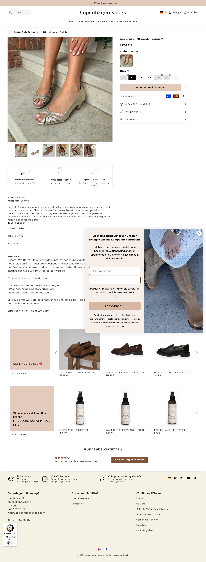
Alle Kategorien (144, 530)
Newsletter (78, 503)
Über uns (141, 498)
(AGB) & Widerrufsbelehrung (152, 509)
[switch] (10, 543)
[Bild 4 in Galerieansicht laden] (62, 150)
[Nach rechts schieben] (109, 150)
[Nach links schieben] (11, 150)
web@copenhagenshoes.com (26, 513)
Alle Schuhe (29, 32)
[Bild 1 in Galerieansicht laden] (21, 150)
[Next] (196, 353)
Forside (17, 32)
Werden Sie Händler (147, 519)
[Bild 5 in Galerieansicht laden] (76, 150)
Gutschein (141, 525)
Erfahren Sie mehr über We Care (28, 310)
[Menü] (15, 524)
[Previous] (56, 353)
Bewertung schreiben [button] (129, 459)
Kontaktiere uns (80, 498)
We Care (140, 503)
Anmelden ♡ (114, 306)
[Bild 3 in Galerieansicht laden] (49, 150)
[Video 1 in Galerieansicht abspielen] (90, 150)
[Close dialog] (199, 233)
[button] (20, 12)
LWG (38, 271)
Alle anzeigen (19, 373)
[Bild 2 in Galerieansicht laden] (35, 150)
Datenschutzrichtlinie (148, 514)
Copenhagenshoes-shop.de (97, 555)
